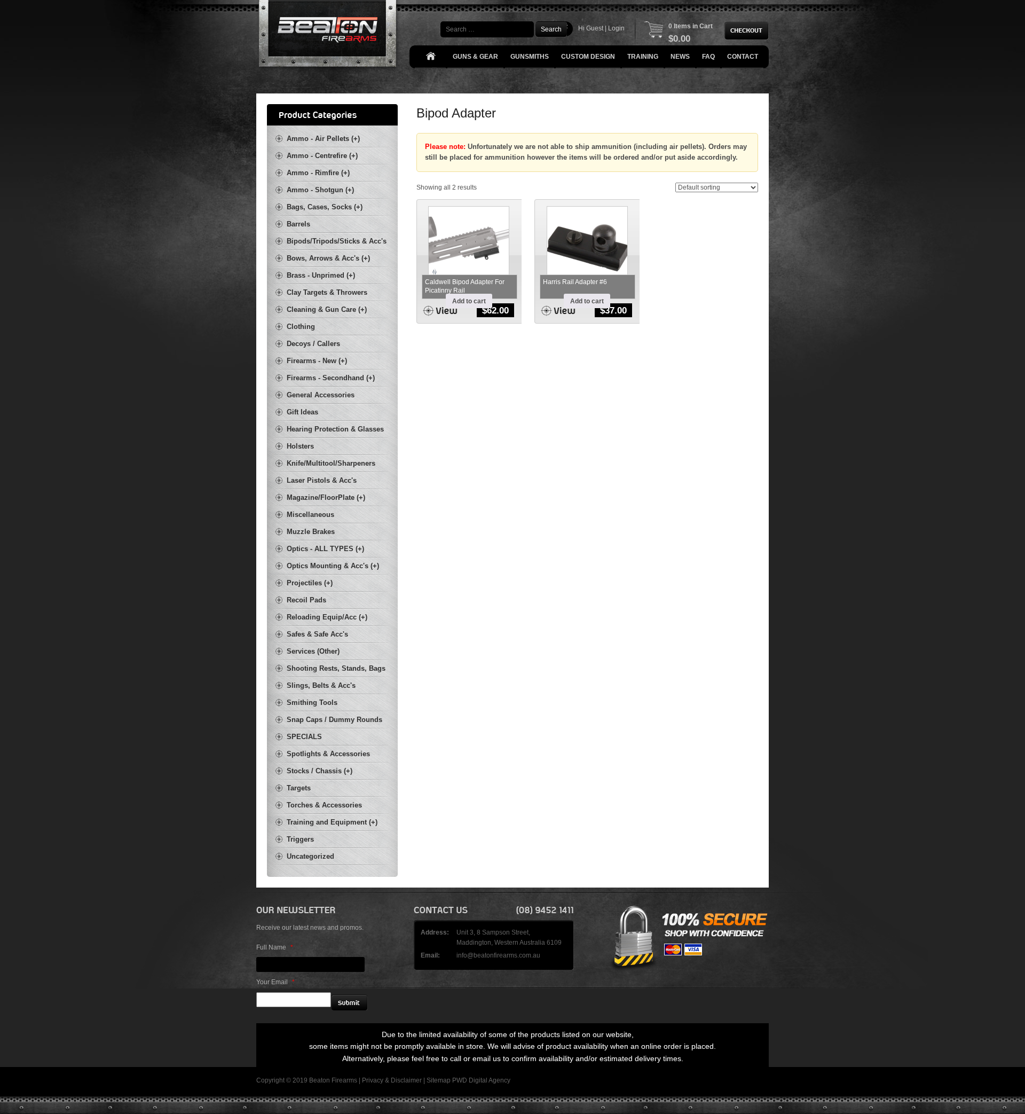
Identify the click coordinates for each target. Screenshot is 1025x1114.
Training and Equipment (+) (332, 822)
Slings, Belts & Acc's (321, 685)
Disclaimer (406, 1080)
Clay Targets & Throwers (327, 292)
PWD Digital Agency (481, 1080)
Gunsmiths (529, 56)
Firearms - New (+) (317, 361)
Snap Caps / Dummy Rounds (334, 720)
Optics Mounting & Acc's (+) (333, 566)
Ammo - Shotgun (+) (320, 190)
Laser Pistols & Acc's (322, 480)
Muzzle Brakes (311, 532)
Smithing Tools (312, 703)
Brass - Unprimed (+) (321, 275)
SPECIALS (304, 737)
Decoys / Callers (313, 344)
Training (642, 56)
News (680, 56)
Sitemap (439, 1080)
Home (430, 56)
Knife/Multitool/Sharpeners (331, 463)
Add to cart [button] (469, 301)
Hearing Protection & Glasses (335, 429)
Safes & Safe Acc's (317, 634)
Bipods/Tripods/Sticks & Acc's (337, 241)
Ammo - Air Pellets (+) (323, 139)
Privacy (372, 1080)
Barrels (298, 224)
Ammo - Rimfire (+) (318, 173)
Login (616, 28)
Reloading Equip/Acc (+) (327, 617)
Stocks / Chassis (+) (319, 771)
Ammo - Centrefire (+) (322, 156)
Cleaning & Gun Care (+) (327, 309)
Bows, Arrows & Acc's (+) (328, 258)
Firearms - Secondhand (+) (331, 378)
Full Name (274, 947)
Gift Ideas (302, 412)
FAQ (708, 56)
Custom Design (588, 56)
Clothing (301, 327)
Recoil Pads (306, 600)
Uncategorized (310, 856)
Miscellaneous (310, 515)
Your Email (275, 982)
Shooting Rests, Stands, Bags (336, 668)
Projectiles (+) (310, 583)
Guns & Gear (475, 56)
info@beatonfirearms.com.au (498, 955)
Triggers (300, 839)
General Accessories (320, 395)
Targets (299, 788)
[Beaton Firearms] (328, 36)
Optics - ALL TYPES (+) (325, 549)
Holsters (300, 446)
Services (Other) (313, 651)
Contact (742, 56)
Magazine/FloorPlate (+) (326, 497)
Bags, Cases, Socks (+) (324, 207)
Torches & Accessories (324, 805)
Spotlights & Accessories (328, 754)
